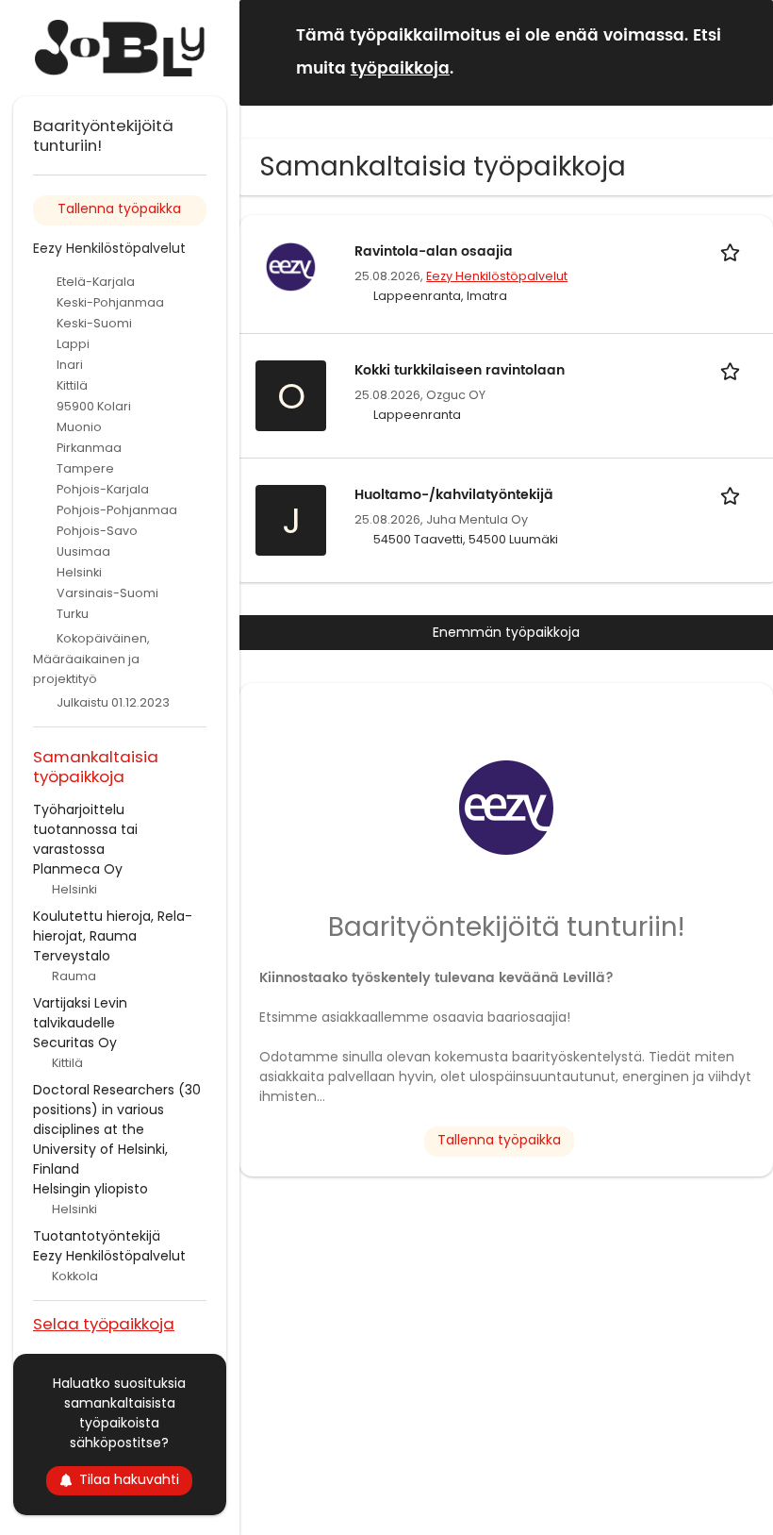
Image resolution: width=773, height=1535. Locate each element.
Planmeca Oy (78, 868)
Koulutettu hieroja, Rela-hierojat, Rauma (112, 926)
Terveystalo (71, 955)
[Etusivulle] (119, 48)
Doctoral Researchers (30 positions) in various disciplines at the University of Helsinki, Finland (117, 1129)
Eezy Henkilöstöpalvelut (496, 276)
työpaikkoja (400, 69)
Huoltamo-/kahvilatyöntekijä (453, 495)
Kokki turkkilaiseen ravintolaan (459, 370)
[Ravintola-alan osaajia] (291, 266)
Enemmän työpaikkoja (506, 632)
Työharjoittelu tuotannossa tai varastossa (85, 829)
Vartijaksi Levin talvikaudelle (80, 1012)
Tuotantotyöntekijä (96, 1235)
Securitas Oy (75, 1042)
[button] (744, 51)
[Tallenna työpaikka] (733, 251)
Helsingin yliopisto (90, 1188)
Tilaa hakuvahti (129, 1479)
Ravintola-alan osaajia (433, 251)
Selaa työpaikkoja (103, 1323)
